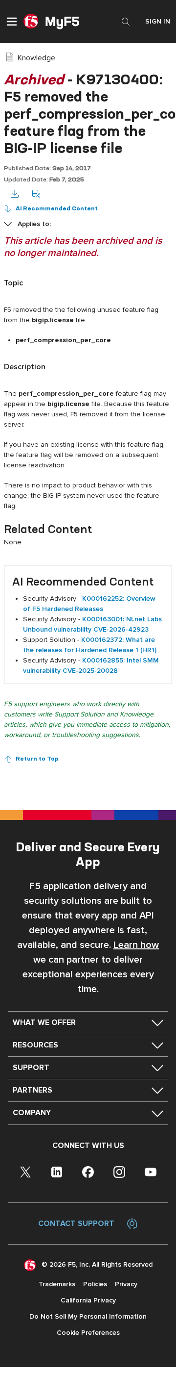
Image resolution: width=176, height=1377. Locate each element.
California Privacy (88, 1300)
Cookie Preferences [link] (88, 1332)
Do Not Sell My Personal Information (88, 1316)
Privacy (126, 1284)
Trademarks (57, 1284)
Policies (95, 1284)
